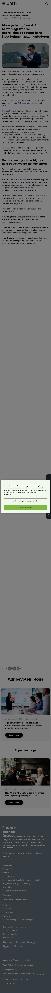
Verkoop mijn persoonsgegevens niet (25, 501)
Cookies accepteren (25, 507)
